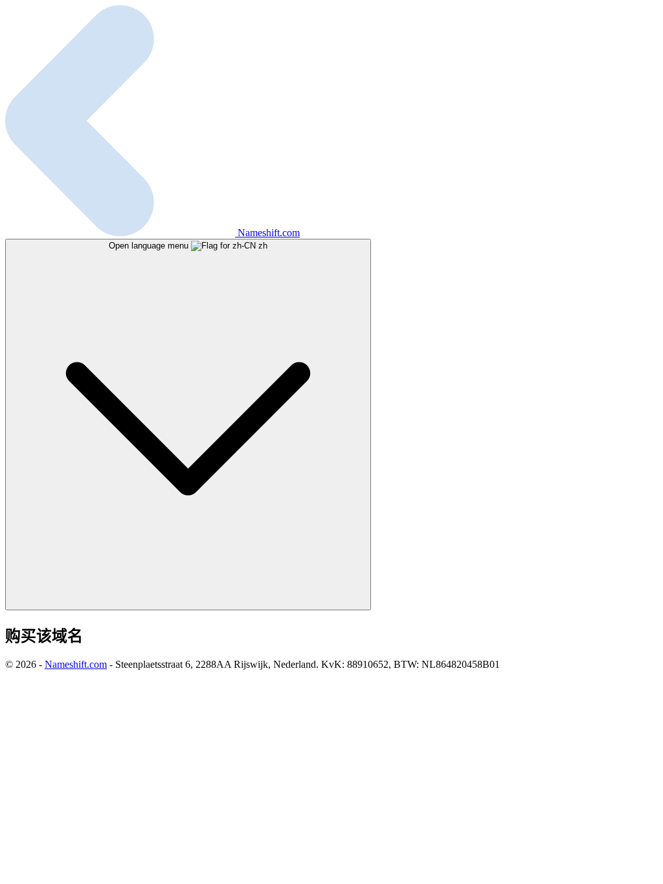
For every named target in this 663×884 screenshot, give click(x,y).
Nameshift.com (76, 664)
